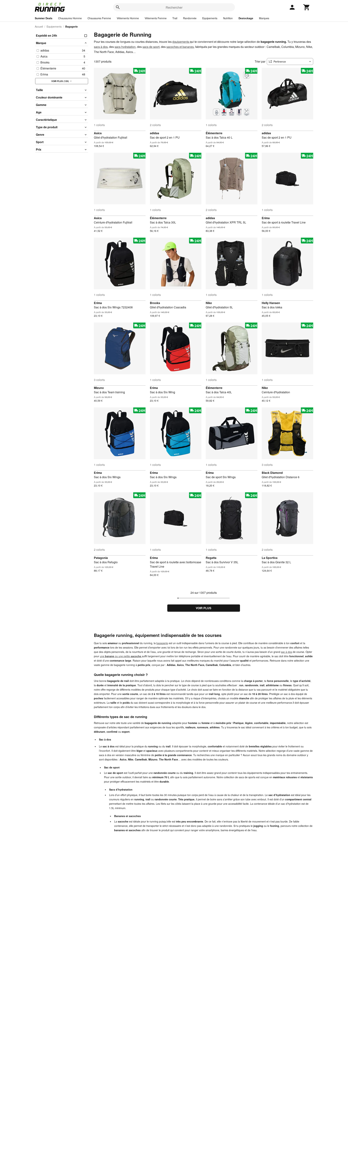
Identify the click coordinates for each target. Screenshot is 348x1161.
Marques (264, 18)
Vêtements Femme (156, 18)
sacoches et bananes (180, 47)
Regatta (211, 558)
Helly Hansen (271, 303)
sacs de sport (151, 47)
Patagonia (101, 558)
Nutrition (228, 18)
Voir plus (203, 608)
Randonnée (189, 18)
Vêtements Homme (128, 18)
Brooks (155, 303)
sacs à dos (101, 47)
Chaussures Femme (99, 18)
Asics (98, 133)
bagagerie (162, 643)
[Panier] (306, 7)
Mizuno (99, 388)
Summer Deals (43, 18)
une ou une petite (120, 656)
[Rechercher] (117, 7)
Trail (174, 18)
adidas (154, 133)
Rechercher (174, 7)
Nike (209, 303)
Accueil (39, 26)
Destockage (246, 18)
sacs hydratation (125, 47)
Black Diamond (272, 473)
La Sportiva (269, 558)
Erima (266, 218)
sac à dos (286, 652)
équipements (181, 42)
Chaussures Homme (70, 18)
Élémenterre (214, 133)
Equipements (209, 18)
